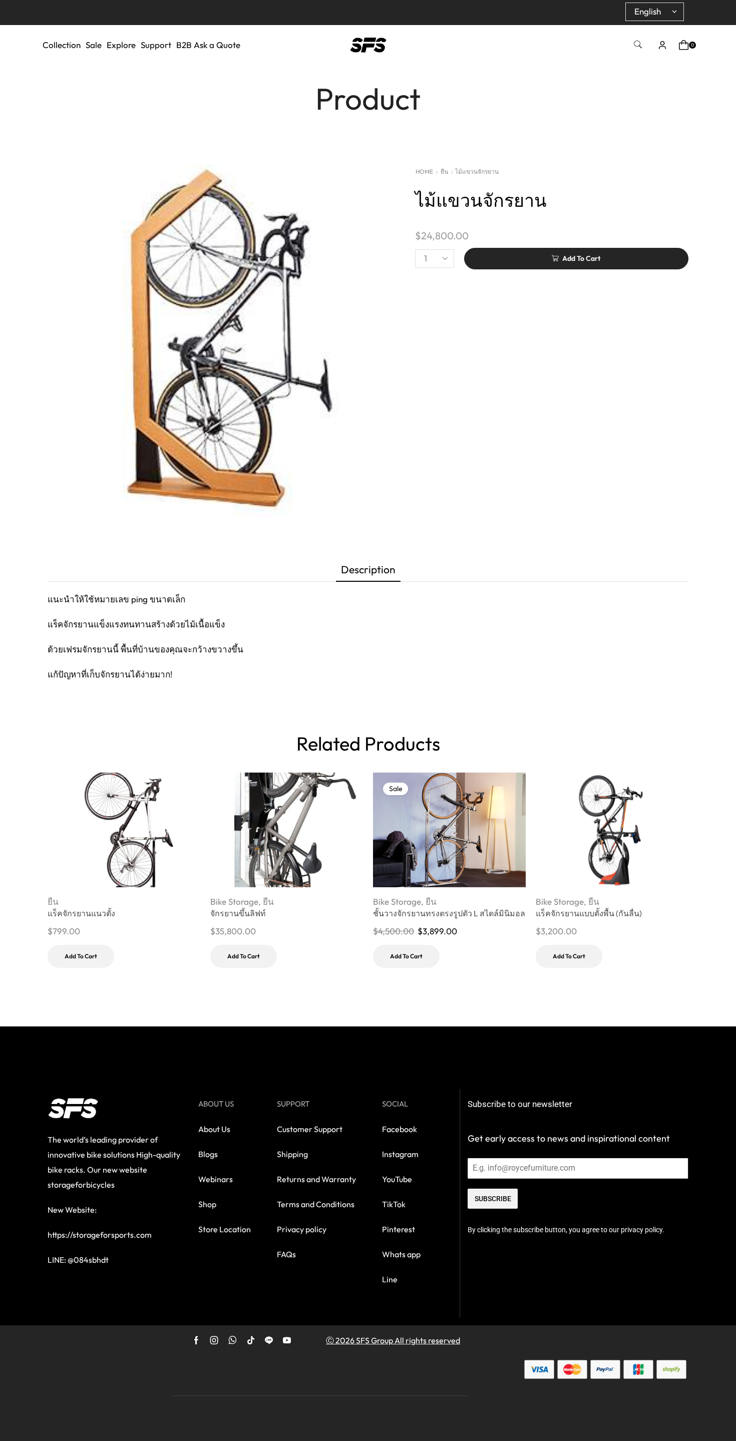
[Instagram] (214, 1340)
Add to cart (81, 956)
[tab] (368, 572)
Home (424, 171)
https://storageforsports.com (100, 1235)
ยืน (444, 171)
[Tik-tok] (251, 1340)
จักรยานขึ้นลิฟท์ (238, 913)
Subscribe (493, 1199)
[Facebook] (196, 1340)
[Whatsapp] (232, 1340)
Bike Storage (234, 901)
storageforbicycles (81, 1185)
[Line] (269, 1340)
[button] (637, 45)
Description (368, 569)
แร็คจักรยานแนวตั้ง (81, 913)
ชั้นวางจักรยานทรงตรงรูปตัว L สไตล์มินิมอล (449, 913)
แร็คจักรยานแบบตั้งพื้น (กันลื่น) (589, 913)
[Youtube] (287, 1340)
